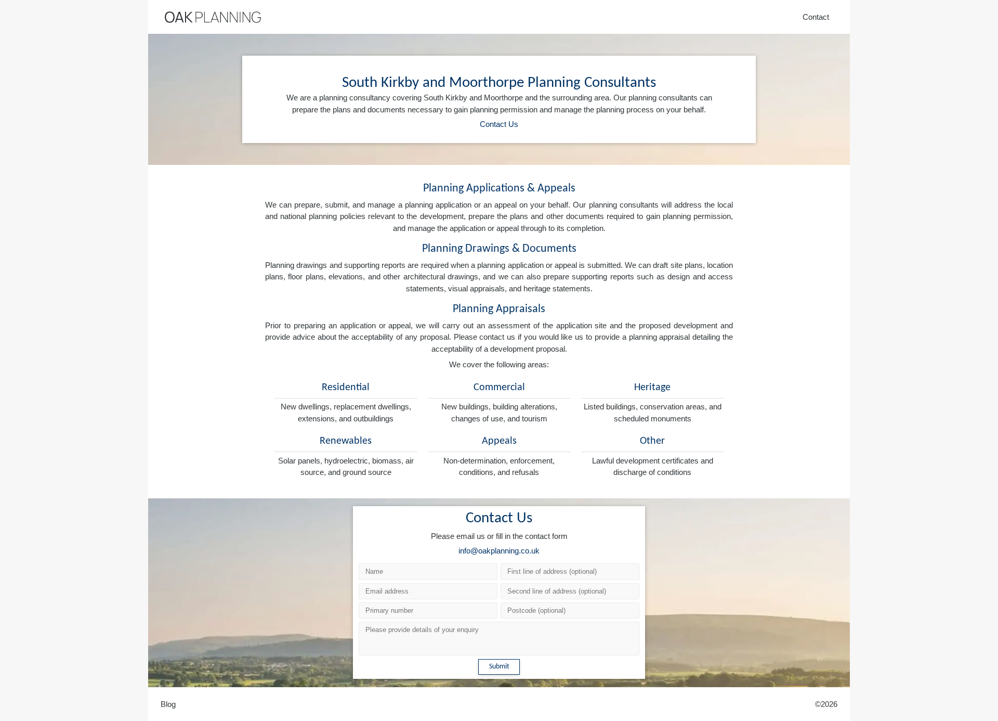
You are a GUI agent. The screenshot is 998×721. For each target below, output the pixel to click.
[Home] (213, 17)
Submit (499, 667)
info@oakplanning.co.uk (499, 550)
